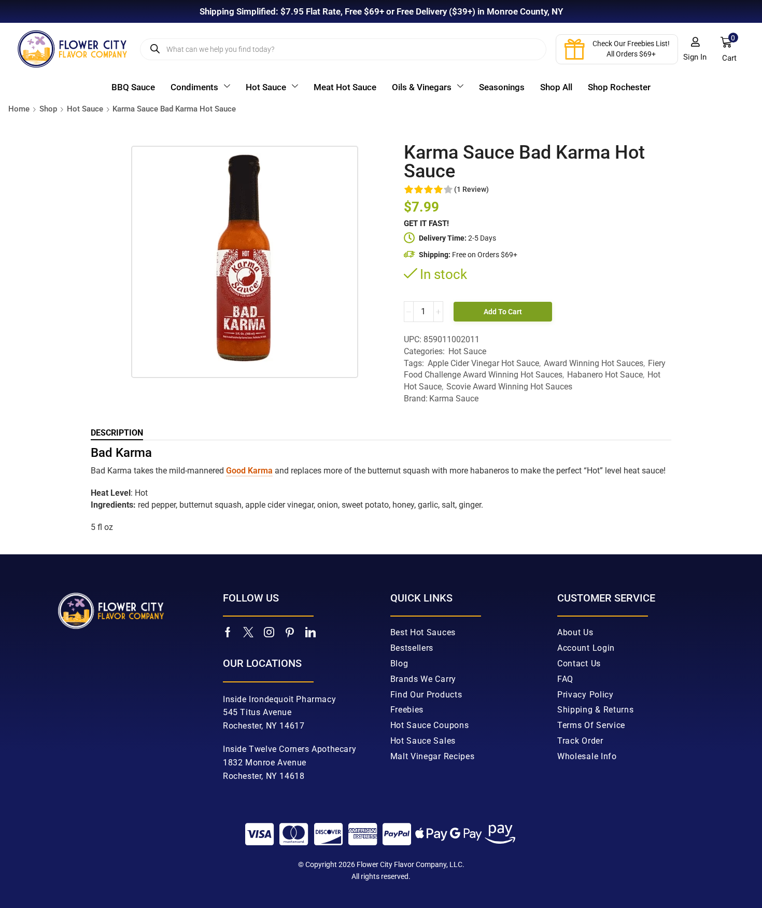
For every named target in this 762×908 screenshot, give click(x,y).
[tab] (117, 433)
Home (19, 109)
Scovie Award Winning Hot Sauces (509, 387)
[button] (695, 49)
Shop (48, 109)
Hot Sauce (85, 109)
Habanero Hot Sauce (605, 375)
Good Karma (249, 471)
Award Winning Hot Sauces (593, 363)
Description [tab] (117, 433)
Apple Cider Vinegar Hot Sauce (483, 363)
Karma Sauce (453, 398)
